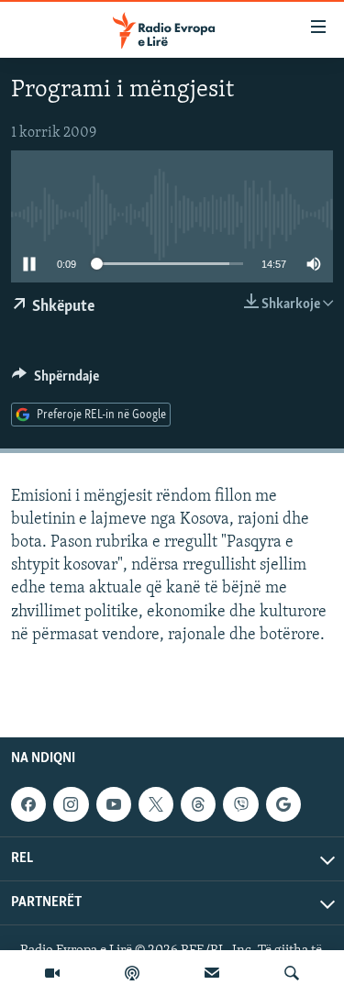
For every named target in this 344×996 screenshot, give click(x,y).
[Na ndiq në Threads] (198, 804)
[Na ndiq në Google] (283, 804)
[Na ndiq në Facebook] (28, 804)
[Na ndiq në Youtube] (113, 804)
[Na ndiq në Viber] (240, 804)
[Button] (55, 380)
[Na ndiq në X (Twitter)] (156, 804)
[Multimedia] (52, 973)
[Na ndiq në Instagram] (70, 804)
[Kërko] (291, 973)
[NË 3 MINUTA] (211, 973)
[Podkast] (132, 973)
